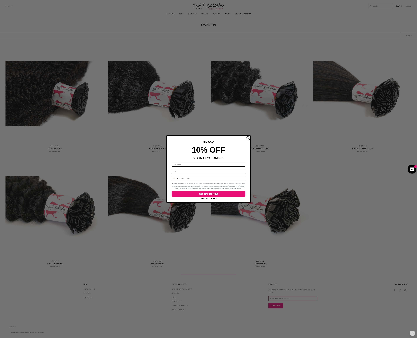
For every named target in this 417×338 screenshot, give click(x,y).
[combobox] (175, 178)
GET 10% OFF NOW (208, 193)
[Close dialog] (248, 138)
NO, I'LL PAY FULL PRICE (209, 198)
